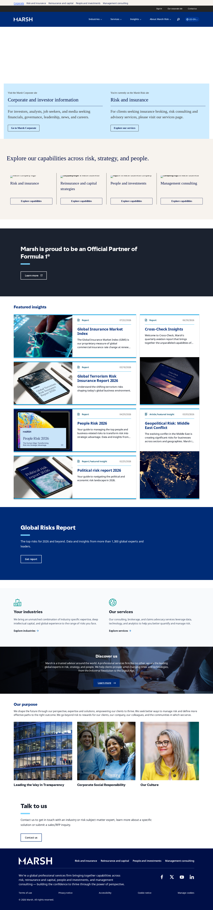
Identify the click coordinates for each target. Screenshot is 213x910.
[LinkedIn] (192, 877)
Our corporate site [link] (175, 9)
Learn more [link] (31, 275)
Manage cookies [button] (186, 892)
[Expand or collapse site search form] (178, 19)
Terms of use (25, 892)
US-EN (192, 19)
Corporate (19, 3)
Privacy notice (65, 892)
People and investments (88, 3)
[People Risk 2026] (43, 430)
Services (115, 19)
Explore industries (24, 630)
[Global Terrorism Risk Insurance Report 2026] (43, 383)
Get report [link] (31, 559)
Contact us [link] (192, 9)
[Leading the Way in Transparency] (43, 751)
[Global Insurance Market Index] (43, 336)
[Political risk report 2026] (43, 477)
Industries (94, 19)
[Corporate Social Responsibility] (106, 751)
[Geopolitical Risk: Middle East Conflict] (169, 474)
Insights (134, 19)
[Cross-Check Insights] (169, 380)
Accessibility (105, 892)
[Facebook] (162, 877)
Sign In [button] (159, 9)
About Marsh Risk (159, 19)
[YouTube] (182, 877)
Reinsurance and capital (60, 3)
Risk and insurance (36, 3)
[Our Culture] (169, 751)
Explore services (118, 630)
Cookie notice (144, 892)
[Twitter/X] (172, 877)
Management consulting (115, 3)
